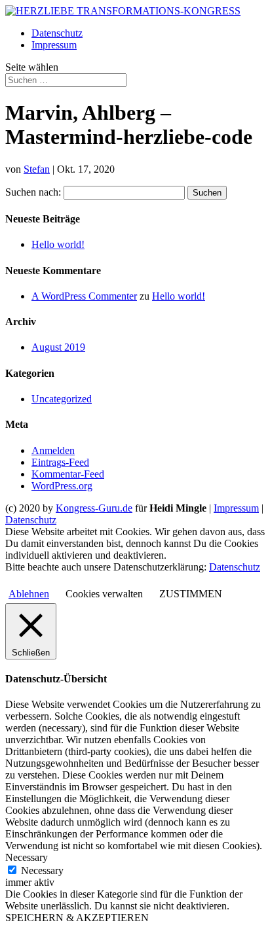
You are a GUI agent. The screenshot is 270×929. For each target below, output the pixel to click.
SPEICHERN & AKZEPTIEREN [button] (77, 917)
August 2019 (58, 347)
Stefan (37, 169)
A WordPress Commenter (84, 296)
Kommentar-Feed (67, 474)
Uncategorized (61, 398)
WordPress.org (61, 485)
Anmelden (53, 450)
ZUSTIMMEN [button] (190, 593)
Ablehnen (29, 593)
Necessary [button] (26, 857)
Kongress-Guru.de (94, 508)
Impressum (54, 44)
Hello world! (58, 244)
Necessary (42, 870)
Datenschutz (57, 33)
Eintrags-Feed (60, 462)
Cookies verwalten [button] (104, 593)
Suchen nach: (33, 192)
